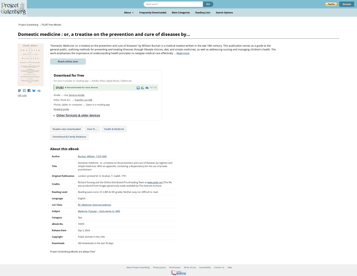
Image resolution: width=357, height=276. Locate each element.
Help (230, 267)
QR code (22, 95)
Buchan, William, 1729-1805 (92, 156)
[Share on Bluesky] (33, 90)
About (129, 12)
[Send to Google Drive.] (142, 87)
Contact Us (219, 267)
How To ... (92, 129)
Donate (347, 4)
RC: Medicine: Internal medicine (94, 204)
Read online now (68, 61)
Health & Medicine (114, 129)
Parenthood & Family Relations (69, 136)
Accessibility (205, 267)
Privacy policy (159, 267)
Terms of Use (190, 267)
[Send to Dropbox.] (138, 87)
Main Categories (181, 12)
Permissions (174, 267)
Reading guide (61, 109)
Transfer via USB (83, 99)
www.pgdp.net (154, 182)
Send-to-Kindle (77, 95)
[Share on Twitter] (24, 90)
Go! (208, 4)
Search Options (224, 12)
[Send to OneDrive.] (147, 87)
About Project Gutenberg (138, 267)
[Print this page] (38, 90)
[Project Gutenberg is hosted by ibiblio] (178, 274)
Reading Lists (202, 12)
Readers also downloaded (67, 129)
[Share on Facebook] (29, 90)
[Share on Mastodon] (19, 90)
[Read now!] (30, 85)
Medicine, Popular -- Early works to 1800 (99, 211)
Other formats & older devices (78, 115)
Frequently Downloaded (152, 12)
